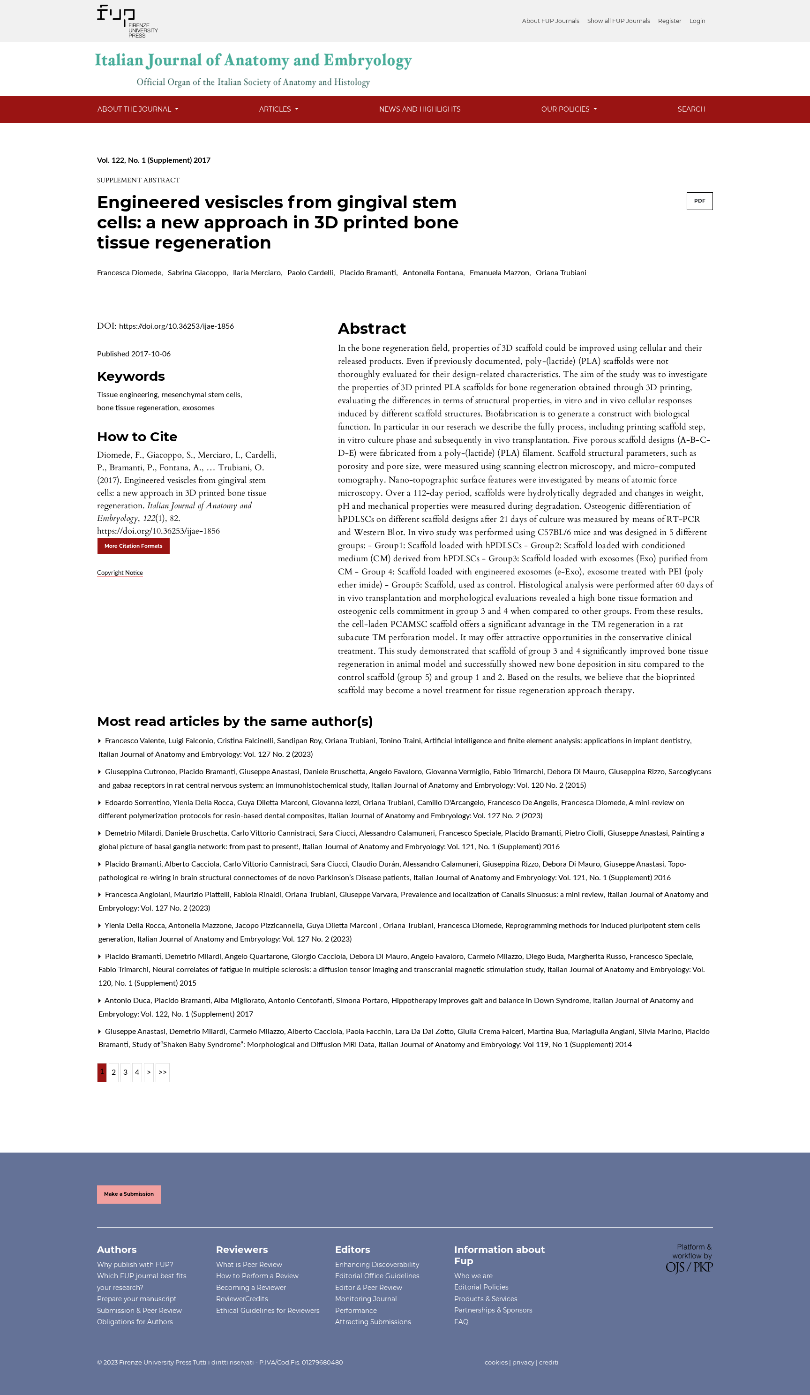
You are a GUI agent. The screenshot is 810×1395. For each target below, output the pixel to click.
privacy (523, 1362)
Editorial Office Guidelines (377, 1276)
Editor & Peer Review (368, 1287)
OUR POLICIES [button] (566, 109)
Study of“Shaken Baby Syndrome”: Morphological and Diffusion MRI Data (254, 1044)
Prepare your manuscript (137, 1299)
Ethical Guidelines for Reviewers (268, 1310)
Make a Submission (129, 1194)
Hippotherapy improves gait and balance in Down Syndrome (491, 1000)
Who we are (473, 1276)
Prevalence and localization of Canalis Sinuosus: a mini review (503, 894)
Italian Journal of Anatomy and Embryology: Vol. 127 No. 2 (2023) (205, 754)
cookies (496, 1362)
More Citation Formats (134, 546)
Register (670, 20)
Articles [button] (276, 109)
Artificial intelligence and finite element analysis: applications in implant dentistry (558, 741)
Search (691, 109)
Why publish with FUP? (135, 1264)
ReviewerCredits (242, 1299)
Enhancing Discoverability (377, 1264)
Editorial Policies (481, 1287)
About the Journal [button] (135, 109)
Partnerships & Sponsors (493, 1310)
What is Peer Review (249, 1264)
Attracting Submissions (373, 1322)
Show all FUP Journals (618, 20)
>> (162, 1072)
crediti (549, 1362)
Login (697, 20)
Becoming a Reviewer (251, 1287)
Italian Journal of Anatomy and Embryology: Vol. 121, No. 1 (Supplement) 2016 (431, 847)
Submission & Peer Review (139, 1310)
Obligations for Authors (135, 1322)
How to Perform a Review (257, 1276)
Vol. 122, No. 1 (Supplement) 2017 (153, 160)
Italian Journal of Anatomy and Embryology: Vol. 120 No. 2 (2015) (479, 785)
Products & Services (486, 1299)
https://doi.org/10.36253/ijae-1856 (176, 326)
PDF (699, 201)
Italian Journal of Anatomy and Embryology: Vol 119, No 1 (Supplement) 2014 (505, 1044)
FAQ (461, 1322)
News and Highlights (420, 109)
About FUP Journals (550, 20)
